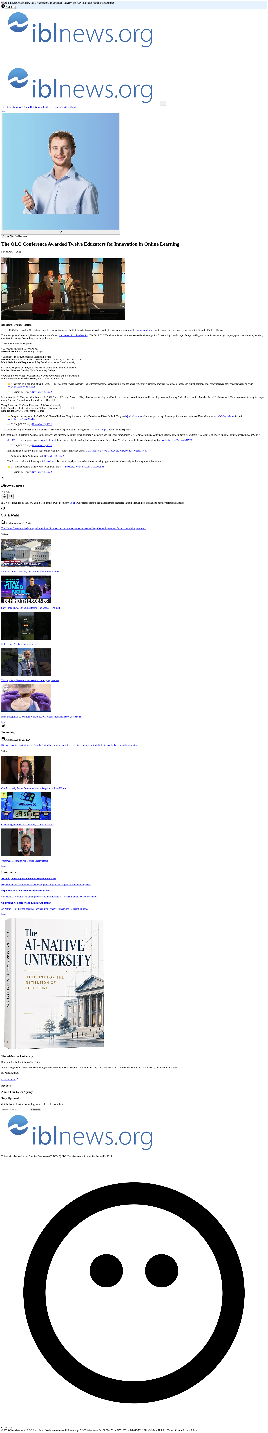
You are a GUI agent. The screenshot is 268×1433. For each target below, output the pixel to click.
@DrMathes (69, 466)
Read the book (8, 1079)
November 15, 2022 (42, 424)
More (4, 722)
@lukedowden (133, 416)
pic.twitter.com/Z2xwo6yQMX (176, 440)
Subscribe (35, 1110)
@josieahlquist (48, 440)
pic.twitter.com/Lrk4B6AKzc (21, 419)
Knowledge (18, 107)
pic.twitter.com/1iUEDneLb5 (90, 466)
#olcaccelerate (49, 461)
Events (73, 107)
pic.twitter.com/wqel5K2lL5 (21, 386)
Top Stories (6, 107)
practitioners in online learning (73, 335)
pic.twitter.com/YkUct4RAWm (131, 450)
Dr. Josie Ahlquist (99, 429)
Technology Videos (60, 107)
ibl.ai (72, 502)
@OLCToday (108, 450)
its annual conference (143, 330)
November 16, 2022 (42, 392)
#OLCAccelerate (226, 416)
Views (27, 107)
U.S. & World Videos (40, 107)
